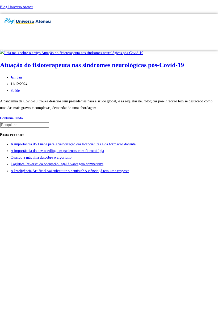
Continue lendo (13, 118)
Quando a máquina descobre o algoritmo (41, 157)
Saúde (15, 91)
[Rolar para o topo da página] (1, 181)
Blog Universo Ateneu (16, 7)
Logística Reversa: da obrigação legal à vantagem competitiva (57, 164)
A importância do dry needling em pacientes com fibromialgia (57, 151)
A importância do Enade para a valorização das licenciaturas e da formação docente (73, 144)
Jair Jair (16, 77)
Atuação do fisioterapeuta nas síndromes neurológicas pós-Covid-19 (92, 65)
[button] (147, 33)
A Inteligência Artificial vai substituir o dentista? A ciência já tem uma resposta (70, 171)
